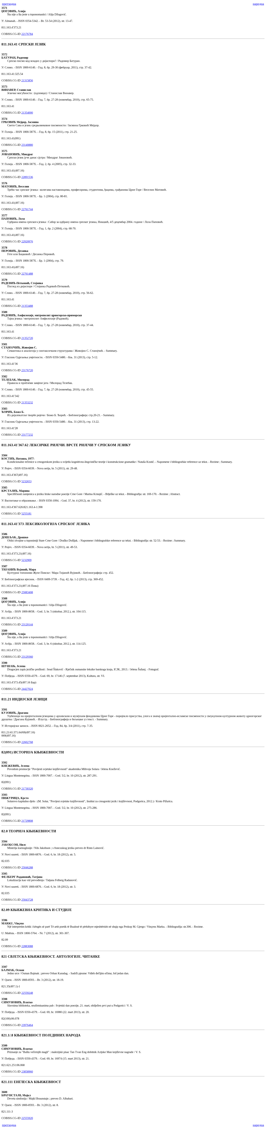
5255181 (26, 513)
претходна (9, 4)
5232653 (26, 481)
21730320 (27, 788)
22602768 (27, 742)
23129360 (27, 656)
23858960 (27, 1071)
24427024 (27, 688)
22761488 (27, 273)
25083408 (27, 592)
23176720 (27, 370)
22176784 (27, 33)
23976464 (27, 1025)
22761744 (27, 209)
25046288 (27, 867)
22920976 (27, 241)
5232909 (26, 560)
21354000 (27, 112)
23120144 (27, 624)
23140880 (27, 144)
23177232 (27, 434)
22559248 (27, 992)
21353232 (27, 402)
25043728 (27, 899)
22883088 (27, 946)
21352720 (27, 338)
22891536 (27, 177)
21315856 (27, 80)
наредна (258, 4)
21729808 (27, 820)
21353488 (27, 305)
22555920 (27, 1118)
